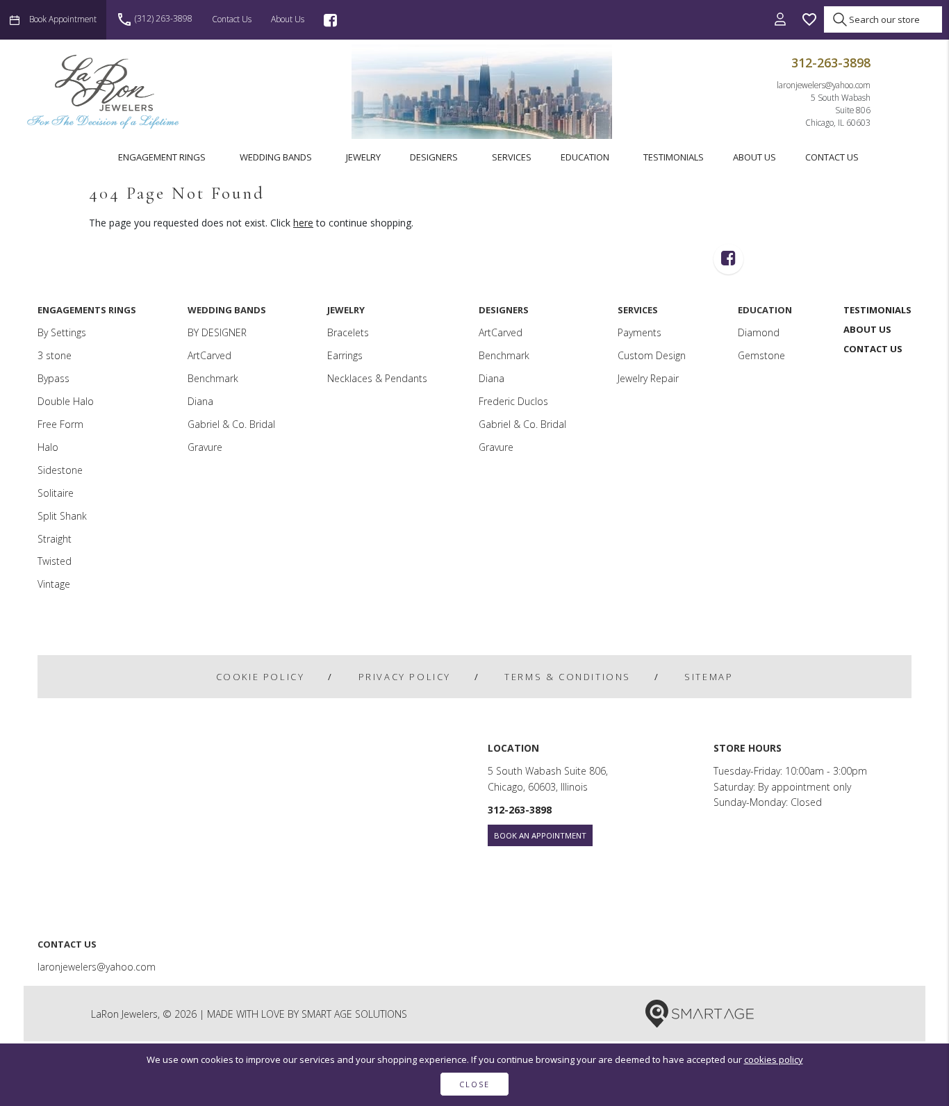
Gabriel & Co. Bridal (231, 424)
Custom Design (652, 355)
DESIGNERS (434, 157)
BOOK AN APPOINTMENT (540, 835)
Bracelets (348, 332)
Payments (639, 332)
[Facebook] (330, 19)
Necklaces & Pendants (377, 378)
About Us (287, 18)
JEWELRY (363, 157)
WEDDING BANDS (276, 157)
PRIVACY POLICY (404, 676)
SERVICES (511, 157)
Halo (48, 447)
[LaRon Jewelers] (104, 91)
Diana (200, 401)
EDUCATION (585, 157)
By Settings (62, 332)
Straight (55, 538)
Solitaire (56, 493)
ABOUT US (754, 157)
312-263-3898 (830, 62)
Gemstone (761, 355)
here (303, 222)
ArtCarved (209, 355)
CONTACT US (832, 157)
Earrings (345, 355)
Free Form (60, 424)
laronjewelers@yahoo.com (823, 84)
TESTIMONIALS (673, 157)
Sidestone (60, 470)
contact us (231, 18)
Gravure (205, 447)
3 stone (55, 355)
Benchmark (213, 378)
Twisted (55, 561)
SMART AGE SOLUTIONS (354, 1014)
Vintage (54, 584)
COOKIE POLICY (260, 676)
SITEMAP (708, 676)
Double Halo (66, 401)
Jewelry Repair (648, 378)
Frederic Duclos (513, 401)
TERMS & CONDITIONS (567, 676)
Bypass (53, 378)
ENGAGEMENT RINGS (162, 157)
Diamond (758, 332)
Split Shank (62, 515)
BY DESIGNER (217, 332)
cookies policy (773, 1059)
